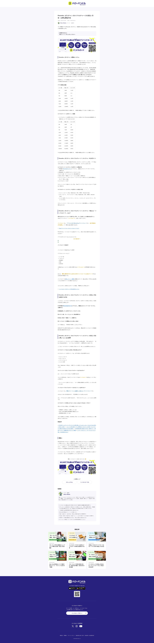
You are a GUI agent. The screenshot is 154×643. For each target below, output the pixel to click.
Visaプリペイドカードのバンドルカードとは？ (69, 228)
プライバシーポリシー (71, 635)
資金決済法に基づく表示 (80, 635)
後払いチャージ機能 (69, 279)
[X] (77, 626)
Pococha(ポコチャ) (67, 168)
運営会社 (61, 635)
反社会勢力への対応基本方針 (89, 635)
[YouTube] (80, 626)
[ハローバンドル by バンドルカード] (77, 3)
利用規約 (65, 635)
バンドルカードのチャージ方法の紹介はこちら (69, 289)
